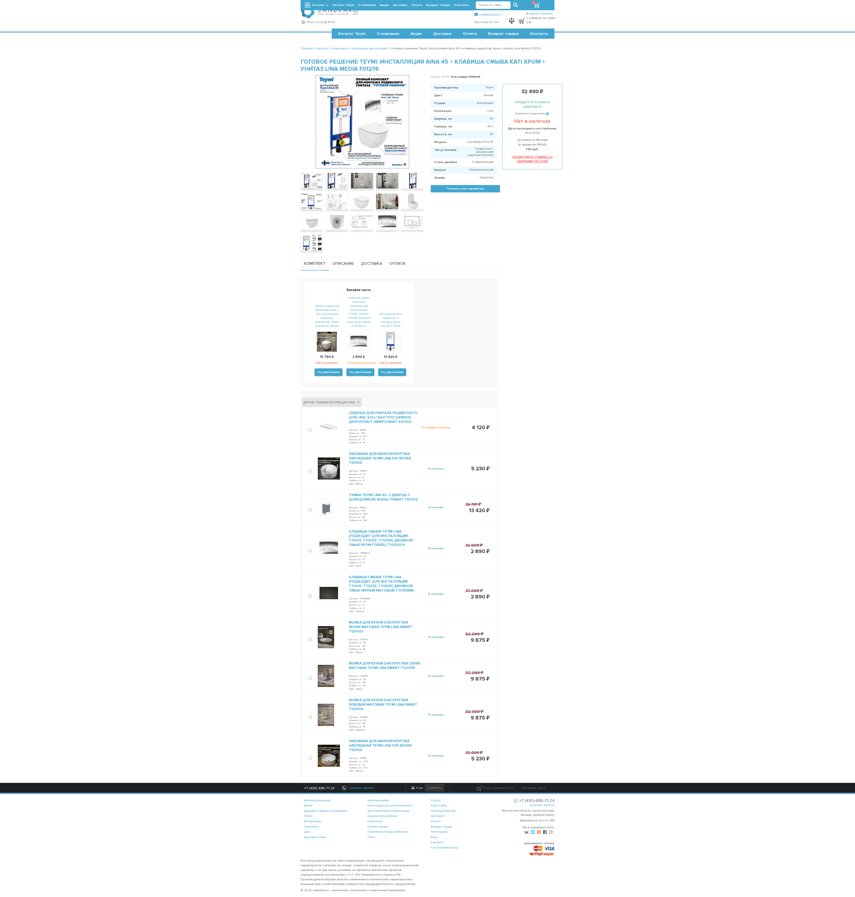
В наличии (436, 469)
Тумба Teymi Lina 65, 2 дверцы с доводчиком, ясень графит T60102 (383, 497)
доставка (437, 816)
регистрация (439, 832)
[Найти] (515, 5)
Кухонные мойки (378, 800)
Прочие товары (377, 826)
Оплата (470, 33)
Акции (416, 33)
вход (434, 837)
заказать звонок (541, 805)
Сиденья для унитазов (382, 816)
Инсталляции (312, 821)
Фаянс (308, 816)
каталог (436, 800)
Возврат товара (503, 33)
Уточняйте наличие (435, 427)
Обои (371, 837)
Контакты (539, 33)
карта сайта (439, 805)
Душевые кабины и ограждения (325, 811)
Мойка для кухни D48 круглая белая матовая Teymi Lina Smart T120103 (380, 627)
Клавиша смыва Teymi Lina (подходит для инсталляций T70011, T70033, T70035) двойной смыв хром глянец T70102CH (381, 538)
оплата (436, 821)
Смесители (311, 826)
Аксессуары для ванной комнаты (389, 805)
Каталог (318, 5)
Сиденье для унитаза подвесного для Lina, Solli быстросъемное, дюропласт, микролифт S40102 (383, 417)
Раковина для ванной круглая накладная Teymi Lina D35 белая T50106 (380, 745)
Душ (307, 832)
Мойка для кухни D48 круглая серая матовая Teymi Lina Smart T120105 (384, 665)
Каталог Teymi (351, 33)
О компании (388, 33)
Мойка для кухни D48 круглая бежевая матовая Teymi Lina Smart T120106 (383, 704)
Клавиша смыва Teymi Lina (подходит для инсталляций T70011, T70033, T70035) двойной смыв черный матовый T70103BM (381, 584)
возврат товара (441, 826)
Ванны (308, 805)
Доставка (442, 33)
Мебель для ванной (317, 800)
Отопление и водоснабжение (387, 832)
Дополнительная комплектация (388, 811)
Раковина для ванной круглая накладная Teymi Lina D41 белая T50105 (380, 458)
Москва (494, 22)
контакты (437, 842)
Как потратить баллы (444, 847)
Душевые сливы (315, 837)
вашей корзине (541, 13)
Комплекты (374, 821)
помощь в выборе (443, 811)
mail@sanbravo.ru (490, 14)
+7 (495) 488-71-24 (319, 788)
